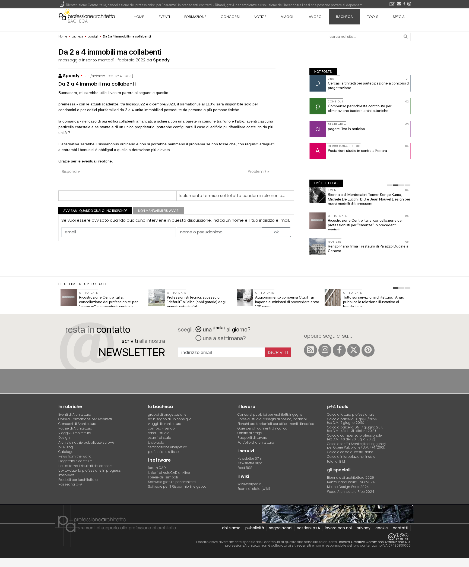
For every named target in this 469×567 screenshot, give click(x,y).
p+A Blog (65, 447)
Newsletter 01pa (249, 463)
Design (64, 437)
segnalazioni (280, 528)
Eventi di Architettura (74, 414)
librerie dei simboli (163, 477)
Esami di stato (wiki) (253, 488)
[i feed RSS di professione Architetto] (310, 350)
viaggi (287, 16)
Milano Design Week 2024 (348, 486)
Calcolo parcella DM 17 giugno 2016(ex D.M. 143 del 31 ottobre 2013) (355, 429)
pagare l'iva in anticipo (346, 129)
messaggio (69, 60)
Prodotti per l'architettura (78, 479)
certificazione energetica (167, 447)
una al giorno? (227, 329)
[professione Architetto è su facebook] (339, 350)
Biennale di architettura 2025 (350, 477)
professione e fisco (163, 451)
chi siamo (231, 528)
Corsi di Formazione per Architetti (85, 419)
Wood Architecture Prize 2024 (350, 491)
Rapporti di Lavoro (252, 437)
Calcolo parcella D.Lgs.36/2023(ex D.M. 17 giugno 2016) (352, 421)
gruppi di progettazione (167, 414)
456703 (125, 76)
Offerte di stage (249, 433)
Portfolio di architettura (255, 442)
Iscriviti (278, 352)
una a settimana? (223, 338)
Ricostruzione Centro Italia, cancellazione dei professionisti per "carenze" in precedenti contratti (365, 225)
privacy (363, 528)
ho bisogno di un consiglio (170, 419)
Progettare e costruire (75, 461)
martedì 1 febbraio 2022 (121, 60)
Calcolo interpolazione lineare (351, 456)
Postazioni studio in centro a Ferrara (357, 150)
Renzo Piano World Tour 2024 (351, 482)
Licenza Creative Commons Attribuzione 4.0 (374, 542)
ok (276, 232)
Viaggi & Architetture (74, 433)
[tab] (389, 185)
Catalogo (66, 451)
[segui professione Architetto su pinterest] (368, 350)
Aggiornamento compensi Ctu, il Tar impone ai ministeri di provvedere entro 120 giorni (287, 302)
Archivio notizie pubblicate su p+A (86, 442)
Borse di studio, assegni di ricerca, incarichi (272, 419)
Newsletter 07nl (249, 458)
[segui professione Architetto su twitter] (353, 350)
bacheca (78, 21)
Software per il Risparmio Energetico (177, 486)
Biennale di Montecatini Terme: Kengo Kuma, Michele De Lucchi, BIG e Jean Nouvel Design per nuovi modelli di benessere (369, 199)
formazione (195, 16)
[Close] (3, 564)
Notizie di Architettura (75, 428)
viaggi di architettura (164, 423)
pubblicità (254, 528)
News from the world (74, 456)
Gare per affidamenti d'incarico (262, 428)
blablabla (156, 442)
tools (372, 16)
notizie (260, 16)
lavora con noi (338, 528)
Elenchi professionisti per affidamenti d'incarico (275, 423)
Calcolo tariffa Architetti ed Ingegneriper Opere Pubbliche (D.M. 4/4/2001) (356, 445)
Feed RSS (244, 467)
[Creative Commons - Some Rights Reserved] (234, 536)
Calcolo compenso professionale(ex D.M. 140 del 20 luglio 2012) (354, 437)
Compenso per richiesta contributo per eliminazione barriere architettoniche (359, 108)
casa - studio (159, 433)
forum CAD (157, 467)
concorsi (230, 16)
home (139, 16)
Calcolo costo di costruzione (350, 452)
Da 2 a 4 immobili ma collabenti (97, 83)
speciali (400, 16)
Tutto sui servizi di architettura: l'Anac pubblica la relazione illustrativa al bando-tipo (373, 302)
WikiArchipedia (249, 484)
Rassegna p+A (70, 484)
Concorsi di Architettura (77, 423)
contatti (400, 528)
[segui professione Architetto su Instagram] (324, 350)
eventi (164, 16)
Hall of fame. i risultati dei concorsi (85, 465)
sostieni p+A (308, 528)
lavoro (315, 16)
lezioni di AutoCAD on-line (169, 472)
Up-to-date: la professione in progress (89, 470)
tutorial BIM (336, 461)
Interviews (66, 475)
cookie (381, 528)
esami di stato (159, 437)
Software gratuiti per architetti (172, 482)
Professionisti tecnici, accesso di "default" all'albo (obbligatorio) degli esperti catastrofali (196, 302)
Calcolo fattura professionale (351, 414)
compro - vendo (161, 428)
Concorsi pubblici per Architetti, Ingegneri (271, 414)
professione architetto (87, 16)
